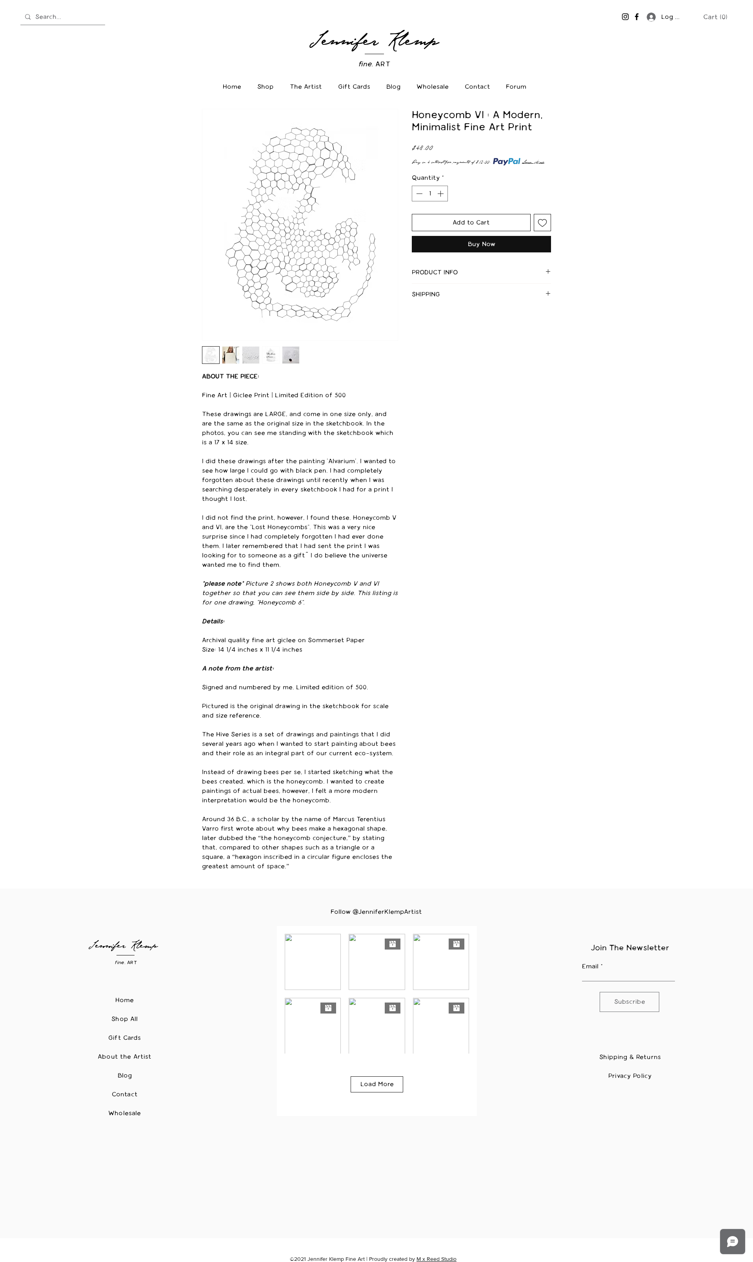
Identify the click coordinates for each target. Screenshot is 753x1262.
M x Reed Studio (437, 1259)
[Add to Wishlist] (542, 222)
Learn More (533, 162)
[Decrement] (418, 193)
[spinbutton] (430, 193)
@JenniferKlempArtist (387, 911)
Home (124, 1000)
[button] (715, 17)
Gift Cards (124, 1037)
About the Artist (125, 1056)
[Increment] (441, 193)
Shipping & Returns (630, 1057)
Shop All (124, 1019)
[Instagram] (625, 16)
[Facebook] (636, 16)
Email (590, 966)
